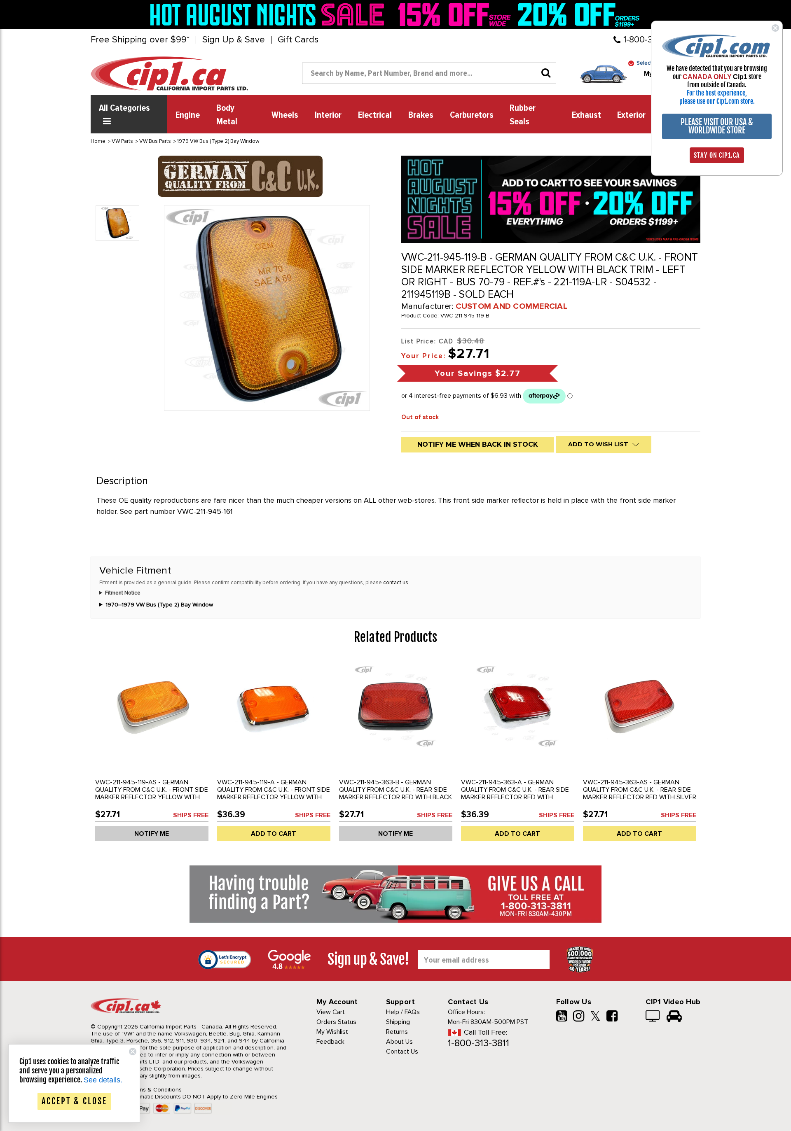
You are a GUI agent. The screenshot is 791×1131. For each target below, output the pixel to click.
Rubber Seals (523, 115)
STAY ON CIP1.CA (717, 155)
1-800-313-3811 (478, 1043)
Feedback (330, 1042)
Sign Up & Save (233, 40)
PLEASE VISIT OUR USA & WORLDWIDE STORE (717, 126)
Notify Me (151, 834)
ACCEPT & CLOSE (74, 1101)
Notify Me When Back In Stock (477, 444)
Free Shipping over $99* (140, 40)
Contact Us (402, 1051)
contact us (395, 582)
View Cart (330, 1012)
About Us (399, 1042)
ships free (190, 815)
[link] (269, 14)
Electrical (375, 115)
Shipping (398, 1022)
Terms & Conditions (156, 1089)
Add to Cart (273, 834)
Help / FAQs (403, 1012)
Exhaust (586, 115)
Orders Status (336, 1022)
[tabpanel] (152, 753)
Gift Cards (298, 40)
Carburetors (472, 115)
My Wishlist (332, 1032)
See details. (103, 1080)
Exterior (631, 115)
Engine (188, 115)
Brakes (420, 115)
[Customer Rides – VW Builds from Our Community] (674, 1017)
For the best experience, (717, 93)
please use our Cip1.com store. (717, 101)
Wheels (284, 115)
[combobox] (429, 73)
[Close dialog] (775, 28)
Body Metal (226, 115)
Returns (397, 1032)
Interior (328, 115)
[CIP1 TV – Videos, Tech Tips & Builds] (653, 1017)
